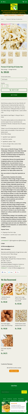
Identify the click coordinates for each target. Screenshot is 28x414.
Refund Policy (14, 400)
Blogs (14, 388)
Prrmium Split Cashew (6, 76)
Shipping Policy (21, 400)
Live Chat (15, 399)
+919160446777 (5, 240)
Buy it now (14, 95)
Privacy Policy (21, 399)
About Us (13, 402)
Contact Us (9, 399)
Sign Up (24, 392)
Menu (4, 2)
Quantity (3, 83)
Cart (26, 2)
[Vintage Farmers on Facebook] (18, 405)
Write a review (14, 371)
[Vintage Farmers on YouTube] (25, 405)
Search (4, 399)
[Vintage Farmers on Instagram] (23, 405)
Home (2, 19)
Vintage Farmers (15, 409)
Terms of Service (6, 400)
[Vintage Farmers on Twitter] (15, 405)
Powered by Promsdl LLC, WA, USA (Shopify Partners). (13, 411)
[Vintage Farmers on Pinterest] (20, 405)
